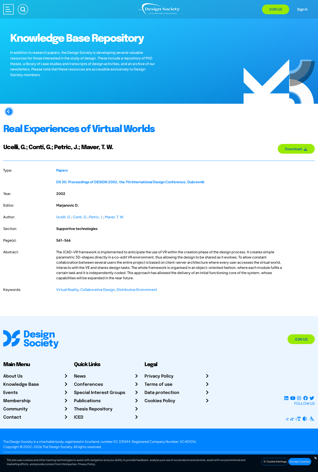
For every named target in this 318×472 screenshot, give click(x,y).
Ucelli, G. (63, 217)
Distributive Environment (137, 289)
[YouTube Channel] (293, 398)
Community (15, 409)
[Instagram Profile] (299, 398)
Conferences (88, 384)
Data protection (162, 393)
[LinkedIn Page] (286, 398)
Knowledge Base (21, 384)
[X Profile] (312, 398)
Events (10, 393)
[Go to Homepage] (159, 9)
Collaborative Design (97, 289)
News (80, 376)
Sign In (302, 9)
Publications (87, 401)
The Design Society (57, 447)
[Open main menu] (8, 9)
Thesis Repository (93, 409)
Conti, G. (80, 217)
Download (294, 149)
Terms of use (158, 384)
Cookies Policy (160, 401)
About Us (12, 376)
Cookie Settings (276, 461)
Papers (62, 170)
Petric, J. (96, 217)
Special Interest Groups (99, 393)
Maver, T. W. (114, 217)
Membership (17, 401)
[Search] (23, 9)
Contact (12, 417)
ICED (78, 417)
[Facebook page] (305, 398)
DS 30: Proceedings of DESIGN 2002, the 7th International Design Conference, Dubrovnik (130, 182)
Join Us (275, 9)
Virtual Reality (67, 289)
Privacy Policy (159, 376)
